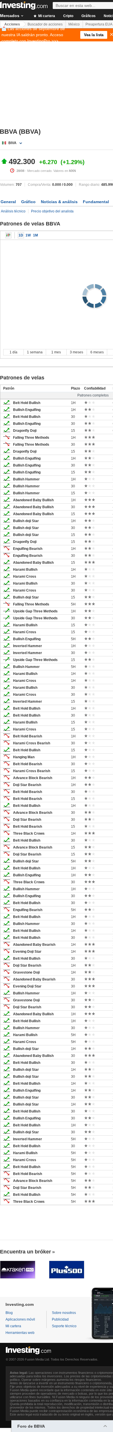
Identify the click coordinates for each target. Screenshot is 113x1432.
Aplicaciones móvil (20, 1319)
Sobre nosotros (64, 1313)
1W (28, 235)
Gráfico (28, 201)
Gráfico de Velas (8, 235)
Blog (9, 1313)
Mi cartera (46, 16)
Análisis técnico (13, 211)
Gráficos (88, 16)
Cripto (68, 16)
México (74, 24)
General (8, 201)
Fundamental (96, 201)
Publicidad (60, 1319)
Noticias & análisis (59, 201)
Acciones (12, 24)
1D (21, 235)
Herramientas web (20, 1333)
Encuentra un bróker (25, 1252)
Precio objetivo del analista (52, 211)
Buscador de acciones (45, 24)
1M (35, 235)
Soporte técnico (64, 1326)
